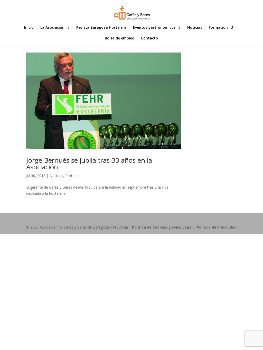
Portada (72, 175)
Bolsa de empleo (119, 38)
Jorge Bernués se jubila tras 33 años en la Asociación (89, 163)
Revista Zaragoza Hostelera (101, 28)
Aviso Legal (182, 227)
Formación (218, 28)
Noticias (194, 28)
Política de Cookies (149, 227)
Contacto (149, 38)
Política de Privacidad (217, 227)
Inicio (29, 28)
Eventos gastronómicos (154, 28)
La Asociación (52, 28)
